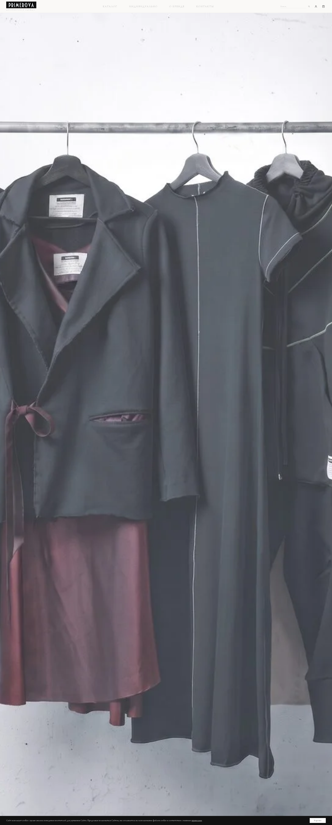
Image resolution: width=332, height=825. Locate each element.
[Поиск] (309, 6)
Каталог (110, 6)
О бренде (176, 6)
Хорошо (318, 820)
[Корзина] (323, 6)
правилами (197, 820)
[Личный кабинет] (316, 6)
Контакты (205, 6)
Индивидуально (143, 6)
